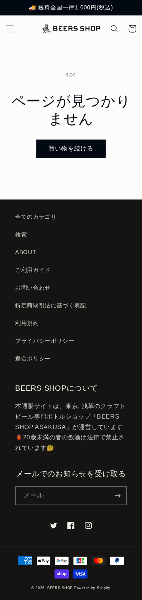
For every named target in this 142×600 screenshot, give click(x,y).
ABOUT (25, 252)
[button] (10, 28)
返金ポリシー (33, 359)
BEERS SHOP (60, 588)
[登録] (117, 495)
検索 (21, 235)
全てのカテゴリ (35, 217)
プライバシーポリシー (44, 341)
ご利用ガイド (33, 270)
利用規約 (27, 323)
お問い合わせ (33, 288)
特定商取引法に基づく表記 (50, 305)
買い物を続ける (71, 148)
